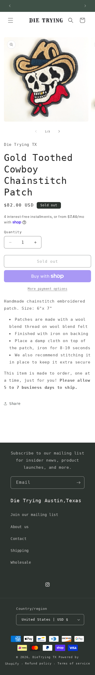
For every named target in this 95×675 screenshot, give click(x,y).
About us (20, 527)
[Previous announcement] (10, 6)
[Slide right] (59, 131)
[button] (10, 20)
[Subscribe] (78, 482)
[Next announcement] (85, 6)
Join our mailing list (34, 515)
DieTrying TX (44, 657)
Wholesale (21, 562)
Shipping (20, 550)
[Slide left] (36, 131)
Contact (18, 539)
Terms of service (74, 663)
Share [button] (15, 403)
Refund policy (38, 663)
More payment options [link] (47, 289)
